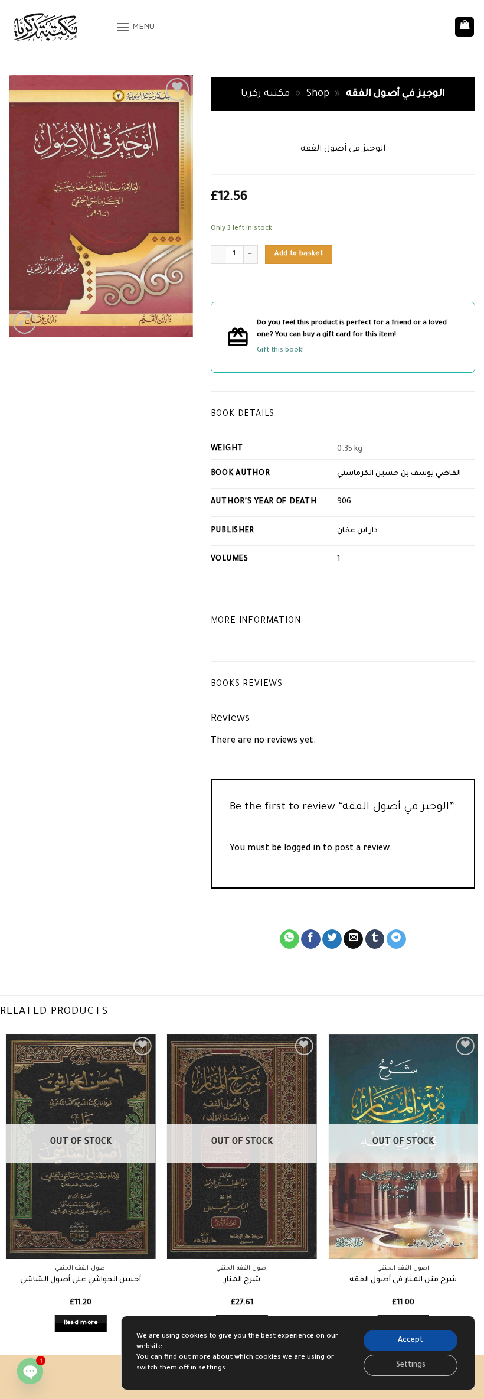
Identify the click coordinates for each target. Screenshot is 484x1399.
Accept (410, 1340)
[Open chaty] (30, 1371)
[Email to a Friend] (353, 939)
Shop (317, 94)
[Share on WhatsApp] (289, 939)
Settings (411, 1365)
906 (344, 502)
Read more (81, 1323)
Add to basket (298, 254)
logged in (302, 849)
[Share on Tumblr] (375, 939)
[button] (135, 26)
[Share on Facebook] (311, 939)
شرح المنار (242, 1280)
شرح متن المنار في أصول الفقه (403, 1280)
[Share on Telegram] (396, 939)
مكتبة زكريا (265, 94)
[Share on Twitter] (332, 939)
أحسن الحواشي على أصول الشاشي (80, 1280)
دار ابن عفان (357, 531)
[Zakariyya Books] (58, 27)
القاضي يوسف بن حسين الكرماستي (399, 474)
